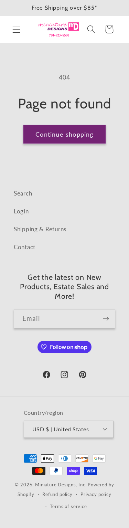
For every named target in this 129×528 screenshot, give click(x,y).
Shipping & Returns (40, 229)
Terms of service (68, 506)
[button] (17, 29)
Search (23, 193)
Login (21, 211)
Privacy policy (95, 494)
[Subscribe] (106, 318)
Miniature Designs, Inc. (60, 484)
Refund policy (57, 494)
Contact (24, 247)
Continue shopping (64, 134)
